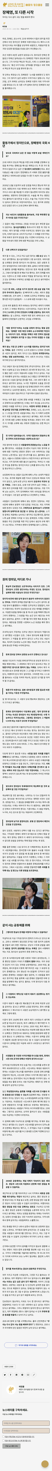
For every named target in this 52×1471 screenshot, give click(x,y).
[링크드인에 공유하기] (16, 1374)
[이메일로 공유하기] (28, 1374)
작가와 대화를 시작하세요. (27, 1345)
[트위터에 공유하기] (4, 1374)
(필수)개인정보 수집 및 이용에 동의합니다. (19, 1437)
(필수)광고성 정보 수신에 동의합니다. (18, 1441)
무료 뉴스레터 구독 (11, 1446)
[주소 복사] (33, 1374)
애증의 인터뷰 (8, 1367)
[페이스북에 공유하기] (10, 1374)
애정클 (21, 1386)
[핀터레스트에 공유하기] (22, 1374)
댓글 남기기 (25, 29)
